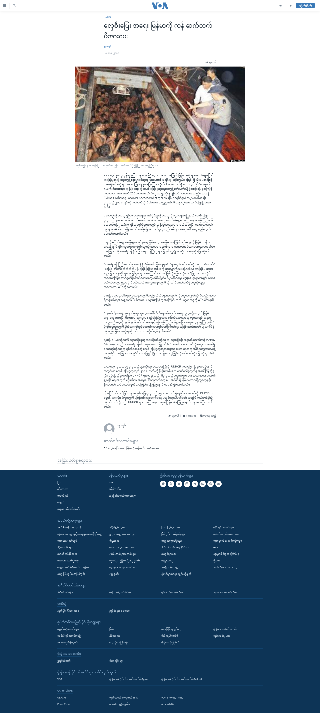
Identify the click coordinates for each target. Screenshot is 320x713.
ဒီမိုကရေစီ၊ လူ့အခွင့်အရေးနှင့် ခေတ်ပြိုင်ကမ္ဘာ (79, 534)
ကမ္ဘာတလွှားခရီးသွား (171, 540)
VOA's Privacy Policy (172, 697)
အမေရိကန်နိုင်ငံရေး (67, 554)
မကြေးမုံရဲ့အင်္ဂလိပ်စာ (120, 592)
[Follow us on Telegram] (195, 484)
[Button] (211, 62)
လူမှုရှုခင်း (114, 574)
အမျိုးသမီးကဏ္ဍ (169, 567)
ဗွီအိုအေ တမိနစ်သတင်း (225, 629)
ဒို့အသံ (216, 560)
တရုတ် (60, 502)
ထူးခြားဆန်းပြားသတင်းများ (123, 567)
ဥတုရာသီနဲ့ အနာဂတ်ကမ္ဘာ (122, 534)
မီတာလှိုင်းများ (116, 660)
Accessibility (167, 704)
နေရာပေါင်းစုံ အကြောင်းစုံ (226, 554)
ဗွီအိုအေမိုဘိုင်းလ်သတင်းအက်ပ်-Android (181, 679)
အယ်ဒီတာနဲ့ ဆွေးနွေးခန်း (69, 527)
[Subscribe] (218, 484)
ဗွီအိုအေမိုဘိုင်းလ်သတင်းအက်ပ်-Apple (128, 679)
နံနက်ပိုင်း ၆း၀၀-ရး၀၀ (68, 610)
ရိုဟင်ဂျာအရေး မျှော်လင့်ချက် (176, 574)
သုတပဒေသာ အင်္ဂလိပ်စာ (225, 592)
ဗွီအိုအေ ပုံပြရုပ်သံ (170, 642)
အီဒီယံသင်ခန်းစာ (65, 592)
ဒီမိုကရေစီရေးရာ (65, 547)
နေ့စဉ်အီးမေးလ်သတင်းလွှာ (122, 495)
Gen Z (216, 547)
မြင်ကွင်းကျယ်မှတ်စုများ (173, 534)
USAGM (61, 697)
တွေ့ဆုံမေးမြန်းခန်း (118, 642)
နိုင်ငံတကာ (62, 489)
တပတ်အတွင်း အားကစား (122, 547)
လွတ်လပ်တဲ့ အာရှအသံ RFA (123, 697)
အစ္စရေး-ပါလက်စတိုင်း (68, 509)
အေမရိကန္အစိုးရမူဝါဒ (119, 704)
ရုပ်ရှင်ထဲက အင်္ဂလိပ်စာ (172, 592)
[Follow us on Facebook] (163, 484)
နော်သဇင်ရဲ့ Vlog (221, 635)
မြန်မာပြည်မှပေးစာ (170, 527)
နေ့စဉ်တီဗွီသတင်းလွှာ (68, 629)
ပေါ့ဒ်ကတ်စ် (115, 489)
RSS (111, 482)
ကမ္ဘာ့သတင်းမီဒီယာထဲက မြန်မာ (73, 567)
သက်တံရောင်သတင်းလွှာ (225, 567)
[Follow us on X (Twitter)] (171, 484)
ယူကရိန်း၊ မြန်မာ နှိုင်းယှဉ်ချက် (124, 560)
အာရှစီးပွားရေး (168, 554)
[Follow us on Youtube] (179, 484)
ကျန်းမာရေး (167, 560)
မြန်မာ (107, 17)
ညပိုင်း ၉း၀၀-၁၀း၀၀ (119, 610)
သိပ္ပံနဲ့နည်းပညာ (117, 527)
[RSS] (203, 484)
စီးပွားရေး (114, 540)
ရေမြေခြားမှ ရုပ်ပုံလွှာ (171, 629)
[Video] (291, 6)
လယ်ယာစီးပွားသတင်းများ (122, 554)
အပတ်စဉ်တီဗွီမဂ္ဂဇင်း (67, 642)
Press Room (63, 704)
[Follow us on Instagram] (187, 484)
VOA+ (60, 679)
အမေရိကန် (62, 495)
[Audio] (281, 6)
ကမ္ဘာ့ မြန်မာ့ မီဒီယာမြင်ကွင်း (71, 574)
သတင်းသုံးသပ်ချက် (67, 540)
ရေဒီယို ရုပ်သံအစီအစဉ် (69, 635)
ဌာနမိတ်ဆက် (64, 660)
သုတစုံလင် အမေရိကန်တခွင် (227, 540)
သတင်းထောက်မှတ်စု (67, 560)
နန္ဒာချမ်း (108, 46)
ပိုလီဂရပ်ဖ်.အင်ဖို (169, 635)
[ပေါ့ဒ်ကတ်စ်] (210, 484)
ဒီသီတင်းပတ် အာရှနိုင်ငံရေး (175, 547)
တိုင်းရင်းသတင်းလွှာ (223, 527)
